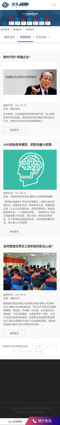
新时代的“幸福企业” (16, 57)
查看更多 (14, 130)
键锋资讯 (17, 29)
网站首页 (5, 29)
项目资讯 (29, 29)
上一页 (38, 346)
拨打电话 (44, 421)
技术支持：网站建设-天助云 (30, 412)
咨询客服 (17, 421)
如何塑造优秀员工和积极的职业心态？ (28, 246)
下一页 (38, 352)
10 (29, 352)
